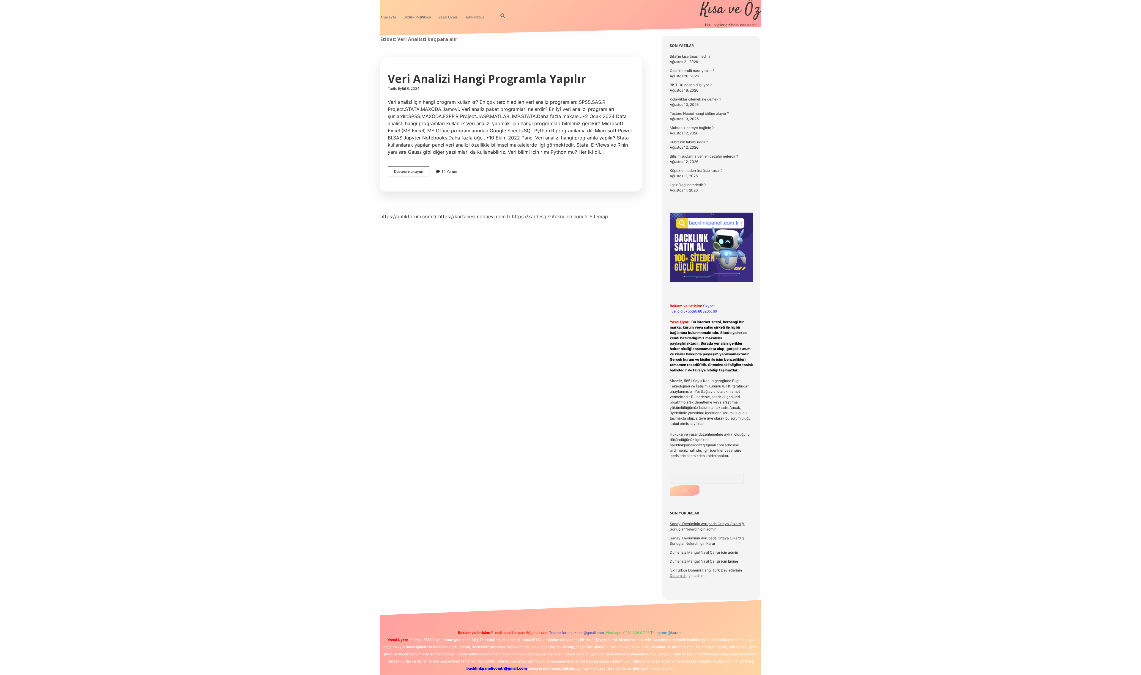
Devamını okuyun (411, 173)
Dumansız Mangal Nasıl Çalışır (695, 552)
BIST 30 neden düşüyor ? (691, 85)
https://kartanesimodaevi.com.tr (474, 216)
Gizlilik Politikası (417, 17)
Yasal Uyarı (447, 17)
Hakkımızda (474, 17)
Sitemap (599, 216)
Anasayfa (388, 17)
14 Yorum (449, 171)
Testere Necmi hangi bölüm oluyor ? (699, 113)
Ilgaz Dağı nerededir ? (688, 185)
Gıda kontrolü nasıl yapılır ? (692, 70)
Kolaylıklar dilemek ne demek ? (695, 99)
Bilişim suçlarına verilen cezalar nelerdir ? (704, 156)
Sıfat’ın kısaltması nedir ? (690, 56)
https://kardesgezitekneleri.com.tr (550, 216)
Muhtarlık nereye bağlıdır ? (692, 127)
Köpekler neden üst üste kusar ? (696, 170)
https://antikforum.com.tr (408, 216)
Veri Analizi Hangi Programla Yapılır (487, 78)
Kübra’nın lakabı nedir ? (689, 142)
